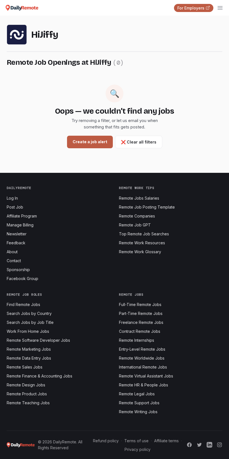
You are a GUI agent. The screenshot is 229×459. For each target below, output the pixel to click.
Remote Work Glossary (140, 251)
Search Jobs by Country (29, 313)
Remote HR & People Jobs (143, 384)
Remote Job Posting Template (147, 207)
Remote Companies (137, 216)
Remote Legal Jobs (137, 393)
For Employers (190, 8)
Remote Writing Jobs (138, 411)
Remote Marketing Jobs (29, 349)
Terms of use (136, 440)
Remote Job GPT (135, 225)
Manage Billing (20, 225)
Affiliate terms (166, 440)
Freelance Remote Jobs (141, 322)
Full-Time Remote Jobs (140, 304)
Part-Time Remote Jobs (141, 313)
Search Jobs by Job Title (30, 322)
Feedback (16, 242)
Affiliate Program (22, 216)
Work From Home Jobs (28, 331)
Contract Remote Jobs (139, 331)
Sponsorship (18, 269)
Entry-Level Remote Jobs (142, 349)
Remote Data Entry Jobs (29, 358)
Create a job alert (90, 141)
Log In (12, 198)
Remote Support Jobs (139, 402)
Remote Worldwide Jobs (141, 358)
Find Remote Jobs (23, 304)
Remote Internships (136, 340)
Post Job (15, 207)
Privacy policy (138, 449)
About (12, 251)
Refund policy (106, 440)
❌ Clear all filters (138, 142)
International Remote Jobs (143, 367)
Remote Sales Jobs (24, 367)
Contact (14, 260)
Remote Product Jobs (27, 393)
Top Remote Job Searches (144, 233)
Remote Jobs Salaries (139, 198)
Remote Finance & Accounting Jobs (39, 376)
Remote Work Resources (142, 242)
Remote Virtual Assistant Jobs (146, 376)
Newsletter (17, 233)
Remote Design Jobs (26, 384)
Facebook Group (22, 278)
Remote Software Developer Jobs (38, 340)
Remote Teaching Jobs (28, 402)
